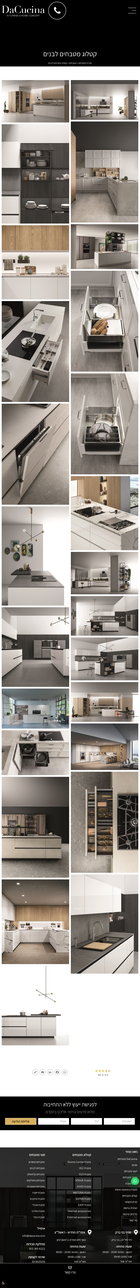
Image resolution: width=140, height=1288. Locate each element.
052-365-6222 (37, 1249)
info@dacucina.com (33, 1236)
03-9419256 (38, 1261)
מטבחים (72, 63)
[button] (3, 1283)
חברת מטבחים (85, 63)
